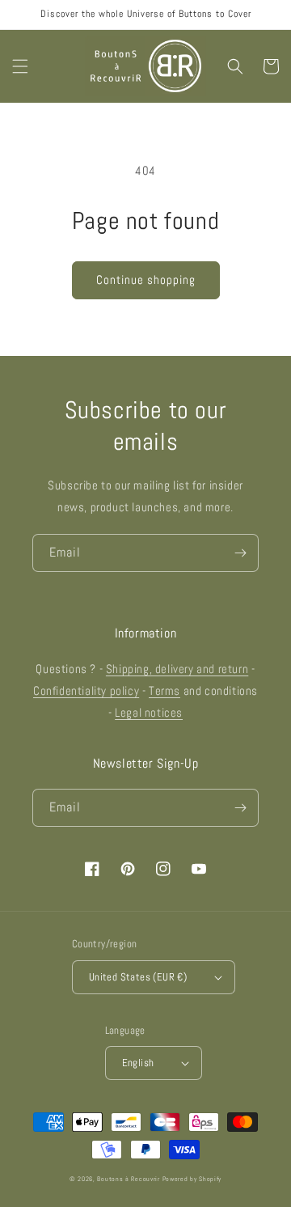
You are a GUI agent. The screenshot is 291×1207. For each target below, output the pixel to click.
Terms (164, 690)
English (138, 1062)
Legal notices (149, 712)
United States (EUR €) (138, 977)
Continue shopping (146, 279)
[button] (20, 66)
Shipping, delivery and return (177, 668)
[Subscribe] (240, 553)
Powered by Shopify (192, 1179)
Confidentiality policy (86, 690)
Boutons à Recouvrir (128, 1179)
